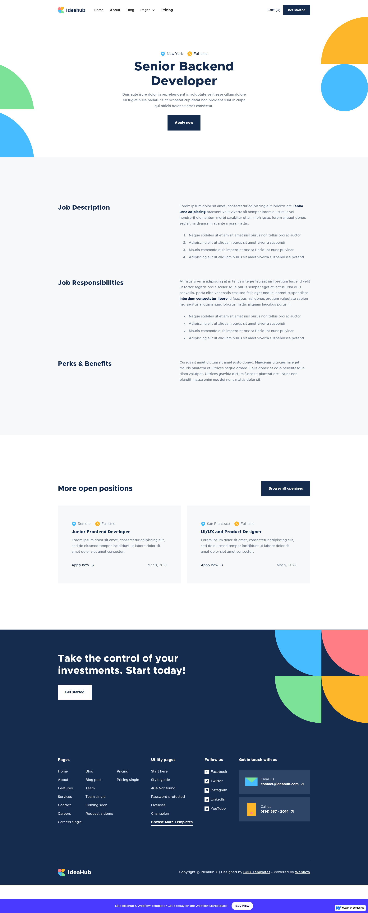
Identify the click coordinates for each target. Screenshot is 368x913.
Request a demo (99, 814)
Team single (95, 797)
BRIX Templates (256, 872)
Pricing (167, 10)
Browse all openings (286, 488)
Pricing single (128, 780)
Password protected (168, 797)
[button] (147, 10)
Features (65, 788)
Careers (64, 814)
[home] (72, 10)
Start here (159, 771)
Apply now (184, 123)
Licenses (158, 805)
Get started (297, 10)
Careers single (70, 822)
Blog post (93, 780)
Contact (64, 805)
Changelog (160, 814)
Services (65, 797)
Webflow (302, 872)
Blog (130, 10)
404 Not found (163, 788)
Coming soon (96, 805)
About (115, 10)
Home (99, 10)
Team (90, 788)
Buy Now (242, 905)
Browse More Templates (172, 822)
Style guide (160, 780)
